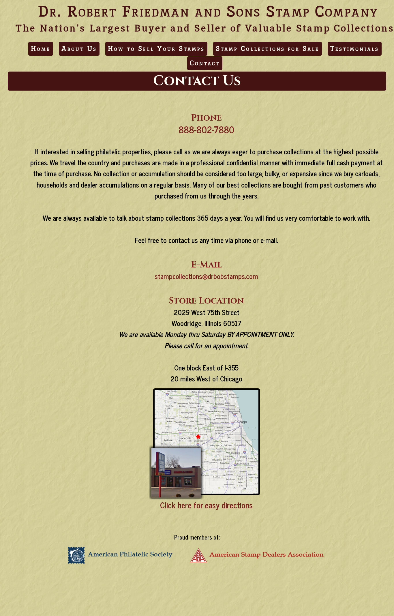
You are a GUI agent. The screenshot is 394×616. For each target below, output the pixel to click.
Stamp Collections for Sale (267, 48)
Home (40, 48)
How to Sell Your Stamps (156, 48)
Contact (205, 63)
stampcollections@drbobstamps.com (206, 276)
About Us (79, 48)
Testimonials (354, 48)
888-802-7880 (206, 129)
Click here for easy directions (206, 505)
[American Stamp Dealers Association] (258, 564)
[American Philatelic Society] (121, 564)
